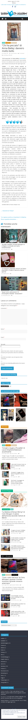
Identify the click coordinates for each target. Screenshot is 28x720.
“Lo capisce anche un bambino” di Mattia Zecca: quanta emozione (13, 218)
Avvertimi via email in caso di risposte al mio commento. (11, 357)
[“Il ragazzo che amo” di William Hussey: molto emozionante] (5, 529)
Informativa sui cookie (9, 714)
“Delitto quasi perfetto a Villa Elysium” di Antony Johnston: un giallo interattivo (18, 613)
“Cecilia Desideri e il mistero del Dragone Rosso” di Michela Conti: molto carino (18, 539)
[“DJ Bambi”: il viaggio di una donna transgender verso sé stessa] (5, 471)
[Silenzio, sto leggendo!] (14, 11)
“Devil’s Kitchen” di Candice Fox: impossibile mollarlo (18, 604)
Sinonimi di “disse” (7, 211)
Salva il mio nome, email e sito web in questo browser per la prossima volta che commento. (12, 351)
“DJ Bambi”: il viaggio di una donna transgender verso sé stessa (17, 474)
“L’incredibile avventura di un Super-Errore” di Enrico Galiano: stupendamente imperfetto (18, 547)
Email (2, 337)
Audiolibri (3, 640)
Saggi (2, 677)
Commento (4, 308)
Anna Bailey (5, 55)
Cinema (2, 645)
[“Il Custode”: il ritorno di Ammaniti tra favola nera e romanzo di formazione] (20, 415)
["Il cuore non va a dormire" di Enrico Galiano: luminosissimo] (7, 415)
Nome (3, 329)
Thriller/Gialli (14, 574)
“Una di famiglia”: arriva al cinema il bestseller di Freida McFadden (17, 597)
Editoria (2, 647)
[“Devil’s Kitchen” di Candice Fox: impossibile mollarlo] (5, 603)
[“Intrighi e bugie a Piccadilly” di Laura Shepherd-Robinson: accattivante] (14, 430)
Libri (3, 42)
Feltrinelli (10, 55)
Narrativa (8, 42)
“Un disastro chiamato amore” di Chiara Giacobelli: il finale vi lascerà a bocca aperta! (14, 270)
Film (2, 654)
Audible (2, 638)
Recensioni (14, 42)
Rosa (2, 675)
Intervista (3, 661)
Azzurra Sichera (14, 53)
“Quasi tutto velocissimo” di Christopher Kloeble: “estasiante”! (12, 292)
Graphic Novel (4, 659)
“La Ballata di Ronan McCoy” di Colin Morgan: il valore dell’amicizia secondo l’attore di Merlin (13, 515)
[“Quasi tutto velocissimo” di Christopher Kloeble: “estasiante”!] (14, 277)
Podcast (3, 668)
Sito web (3, 344)
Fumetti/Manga (4, 657)
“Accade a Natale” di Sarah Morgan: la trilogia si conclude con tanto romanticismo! (13, 246)
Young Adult (3, 682)
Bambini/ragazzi (6, 509)
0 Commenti (21, 53)
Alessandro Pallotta (15, 519)
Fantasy (3, 652)
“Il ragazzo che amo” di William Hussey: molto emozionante (18, 531)
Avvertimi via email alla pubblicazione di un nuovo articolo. (13, 363)
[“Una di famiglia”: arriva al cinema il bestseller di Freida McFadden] (5, 595)
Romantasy (3, 673)
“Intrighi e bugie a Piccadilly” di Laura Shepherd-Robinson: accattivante (13, 450)
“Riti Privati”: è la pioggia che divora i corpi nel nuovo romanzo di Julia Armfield (17, 482)
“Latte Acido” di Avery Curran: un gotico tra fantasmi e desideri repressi (18, 466)
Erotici (2, 650)
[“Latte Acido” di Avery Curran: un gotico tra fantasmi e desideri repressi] (5, 463)
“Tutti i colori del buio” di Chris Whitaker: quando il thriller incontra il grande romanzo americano (13, 580)
